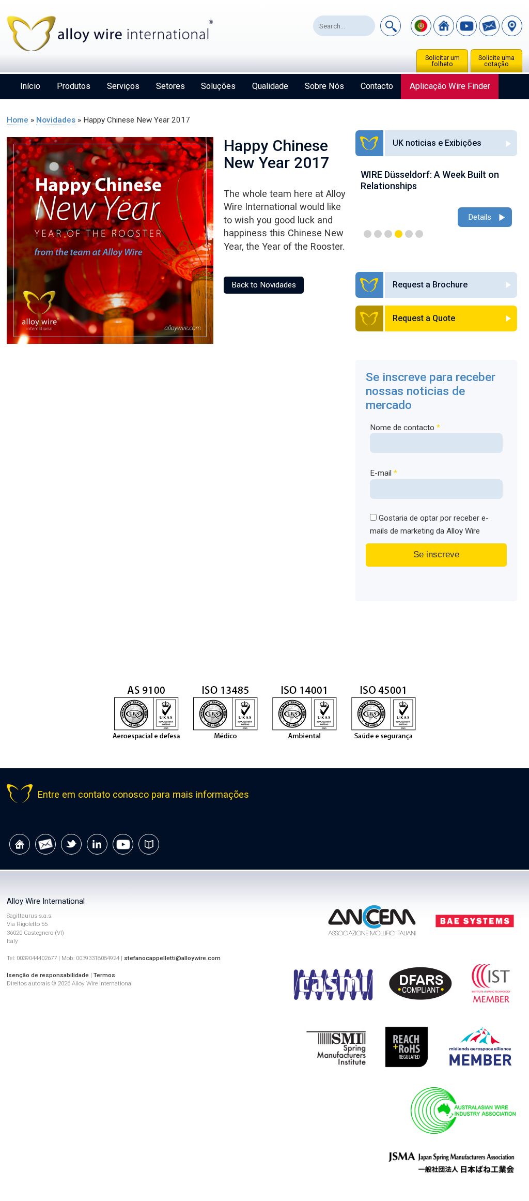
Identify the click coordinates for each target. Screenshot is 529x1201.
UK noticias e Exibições (437, 143)
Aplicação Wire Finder (450, 86)
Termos (104, 975)
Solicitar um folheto (442, 61)
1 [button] (367, 234)
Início (30, 86)
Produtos (73, 86)
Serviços (123, 86)
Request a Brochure (430, 285)
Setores (170, 86)
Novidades (55, 120)
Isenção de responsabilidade (48, 975)
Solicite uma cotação (496, 61)
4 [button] (398, 234)
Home (17, 120)
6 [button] (419, 234)
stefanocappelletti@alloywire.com (172, 958)
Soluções (218, 86)
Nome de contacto (405, 427)
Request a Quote (424, 318)
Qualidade (270, 86)
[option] (436, 199)
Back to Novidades (263, 285)
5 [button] (409, 234)
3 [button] (388, 234)
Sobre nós (324, 86)
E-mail (383, 473)
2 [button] (378, 234)
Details (479, 217)
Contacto (377, 86)
